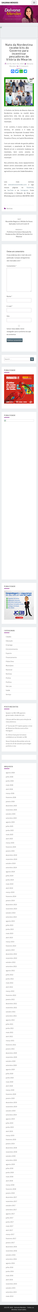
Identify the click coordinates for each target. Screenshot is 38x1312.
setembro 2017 (11, 1210)
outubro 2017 (10, 1205)
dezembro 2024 (11, 855)
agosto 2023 (10, 921)
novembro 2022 (11, 958)
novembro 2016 (11, 1251)
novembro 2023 (11, 909)
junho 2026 (10, 781)
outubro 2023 (10, 913)
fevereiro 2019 (11, 1139)
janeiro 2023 (10, 950)
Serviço (8, 694)
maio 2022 (9, 983)
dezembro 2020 (11, 1053)
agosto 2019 (10, 1119)
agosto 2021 (10, 1020)
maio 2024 (9, 884)
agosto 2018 (10, 1164)
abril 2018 (9, 1181)
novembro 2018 (11, 1152)
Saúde (8, 690)
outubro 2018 (10, 1156)
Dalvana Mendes (10, 2)
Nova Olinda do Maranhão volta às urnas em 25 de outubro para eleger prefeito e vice (18, 743)
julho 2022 (9, 975)
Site (8, 316)
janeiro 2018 (10, 1193)
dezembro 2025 (11, 806)
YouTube (10, 190)
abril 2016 (9, 1280)
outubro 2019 (10, 1111)
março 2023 (10, 942)
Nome (9, 296)
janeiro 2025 (10, 851)
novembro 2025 (11, 810)
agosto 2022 (10, 970)
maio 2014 (9, 1296)
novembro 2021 (11, 1008)
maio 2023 (9, 933)
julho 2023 (9, 925)
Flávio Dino (10, 661)
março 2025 (10, 843)
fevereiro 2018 (11, 1189)
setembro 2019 (11, 1115)
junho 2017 (10, 1222)
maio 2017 (9, 1226)
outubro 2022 (10, 962)
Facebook (30, 187)
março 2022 (10, 991)
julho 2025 (9, 826)
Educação (9, 641)
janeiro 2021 (10, 1049)
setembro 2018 (11, 1160)
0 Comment (23, 66)
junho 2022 (10, 979)
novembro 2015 (11, 1284)
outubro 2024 (10, 863)
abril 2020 (9, 1086)
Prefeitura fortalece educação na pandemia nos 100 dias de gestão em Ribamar (19, 233)
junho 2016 (10, 1271)
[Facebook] (13, 71)
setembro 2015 (11, 1292)
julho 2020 (9, 1074)
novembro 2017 (11, 1201)
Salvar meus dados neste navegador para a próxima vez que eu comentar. (19, 331)
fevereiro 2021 (11, 1045)
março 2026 (10, 793)
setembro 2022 (11, 966)
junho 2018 (10, 1172)
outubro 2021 (10, 1012)
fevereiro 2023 (11, 946)
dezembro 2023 (11, 904)
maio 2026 (9, 785)
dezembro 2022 (11, 954)
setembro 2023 (11, 917)
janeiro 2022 (10, 999)
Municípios (10, 665)
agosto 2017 (10, 1214)
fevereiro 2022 (11, 995)
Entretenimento (12, 649)
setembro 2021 (11, 1016)
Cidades (8, 637)
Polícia (8, 678)
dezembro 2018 (11, 1148)
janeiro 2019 (10, 1144)
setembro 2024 (11, 867)
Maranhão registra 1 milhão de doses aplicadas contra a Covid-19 (19, 221)
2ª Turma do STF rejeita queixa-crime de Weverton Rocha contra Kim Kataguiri (19, 728)
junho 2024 (10, 880)
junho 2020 (10, 1078)
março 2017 (10, 1234)
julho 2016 (9, 1267)
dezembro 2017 (11, 1197)
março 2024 (10, 892)
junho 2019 (10, 1127)
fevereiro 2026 (11, 797)
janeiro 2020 (10, 1098)
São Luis (9, 686)
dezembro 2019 (11, 1102)
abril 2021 (9, 1036)
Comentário (11, 266)
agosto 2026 (10, 773)
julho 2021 (9, 1024)
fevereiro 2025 (11, 847)
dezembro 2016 (11, 1247)
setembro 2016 (11, 1259)
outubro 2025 (10, 814)
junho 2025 (10, 830)
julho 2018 (9, 1168)
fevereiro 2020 (11, 1094)
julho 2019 (9, 1123)
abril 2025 (9, 839)
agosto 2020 (10, 1069)
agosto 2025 (10, 822)
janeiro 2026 (10, 801)
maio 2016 (9, 1275)
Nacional (9, 670)
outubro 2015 (10, 1288)
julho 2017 (9, 1218)
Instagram (24, 190)
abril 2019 (9, 1131)
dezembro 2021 (11, 1003)
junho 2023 (10, 929)
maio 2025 (9, 834)
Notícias (10, 208)
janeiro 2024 (10, 900)
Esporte (9, 653)
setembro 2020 (11, 1065)
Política (9, 682)
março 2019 (10, 1135)
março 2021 (10, 1041)
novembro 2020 (11, 1057)
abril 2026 (9, 789)
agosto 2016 (10, 1263)
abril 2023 (9, 937)
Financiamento (11, 657)
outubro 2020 (10, 1061)
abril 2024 (9, 888)
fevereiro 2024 (11, 896)
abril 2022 (9, 987)
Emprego (9, 645)
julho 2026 (9, 777)
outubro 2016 (10, 1255)
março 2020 (10, 1090)
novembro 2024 (11, 859)
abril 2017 (9, 1230)
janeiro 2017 (10, 1243)
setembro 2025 (11, 818)
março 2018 (10, 1185)
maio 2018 (9, 1177)
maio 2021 (9, 1032)
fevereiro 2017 (11, 1238)
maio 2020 (9, 1082)
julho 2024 (9, 876)
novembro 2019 (11, 1107)
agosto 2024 (10, 872)
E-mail (10, 306)
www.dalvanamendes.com (16, 185)
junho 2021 (10, 1028)
